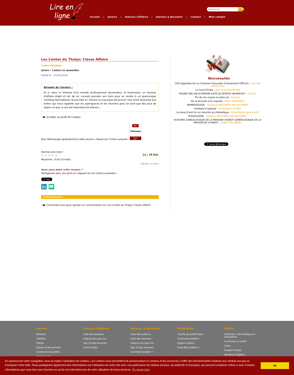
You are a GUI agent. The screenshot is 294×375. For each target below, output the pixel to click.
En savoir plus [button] (141, 369)
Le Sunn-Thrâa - (217, 89)
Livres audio (90, 347)
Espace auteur (186, 343)
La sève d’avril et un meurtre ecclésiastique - (217, 112)
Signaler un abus (150, 163)
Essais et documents (48, 347)
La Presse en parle (235, 341)
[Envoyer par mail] (51, 188)
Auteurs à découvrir (169, 16)
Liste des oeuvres (140, 338)
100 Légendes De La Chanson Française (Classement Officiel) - (217, 84)
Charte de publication (190, 334)
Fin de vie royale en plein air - (217, 97)
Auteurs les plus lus (94, 338)
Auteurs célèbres (136, 16)
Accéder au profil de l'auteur (63, 117)
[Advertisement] (147, 38)
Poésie (40, 343)
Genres (112, 16)
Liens (227, 345)
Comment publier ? (141, 351)
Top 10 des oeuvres (95, 343)
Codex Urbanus (51, 65)
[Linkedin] (44, 188)
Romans (41, 334)
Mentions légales (234, 354)
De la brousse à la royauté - (217, 101)
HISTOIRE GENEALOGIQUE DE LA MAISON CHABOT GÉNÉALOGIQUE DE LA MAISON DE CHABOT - (218, 121)
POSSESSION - (217, 116)
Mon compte (217, 16)
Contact (196, 16)
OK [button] (275, 365)
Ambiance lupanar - (217, 108)
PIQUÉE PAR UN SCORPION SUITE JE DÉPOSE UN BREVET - (217, 93)
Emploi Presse (232, 350)
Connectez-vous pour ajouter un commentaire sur (98, 205)
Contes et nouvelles (48, 351)
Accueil (95, 16)
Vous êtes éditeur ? (188, 347)
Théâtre (41, 338)
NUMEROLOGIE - (217, 104)
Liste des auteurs (93, 334)
